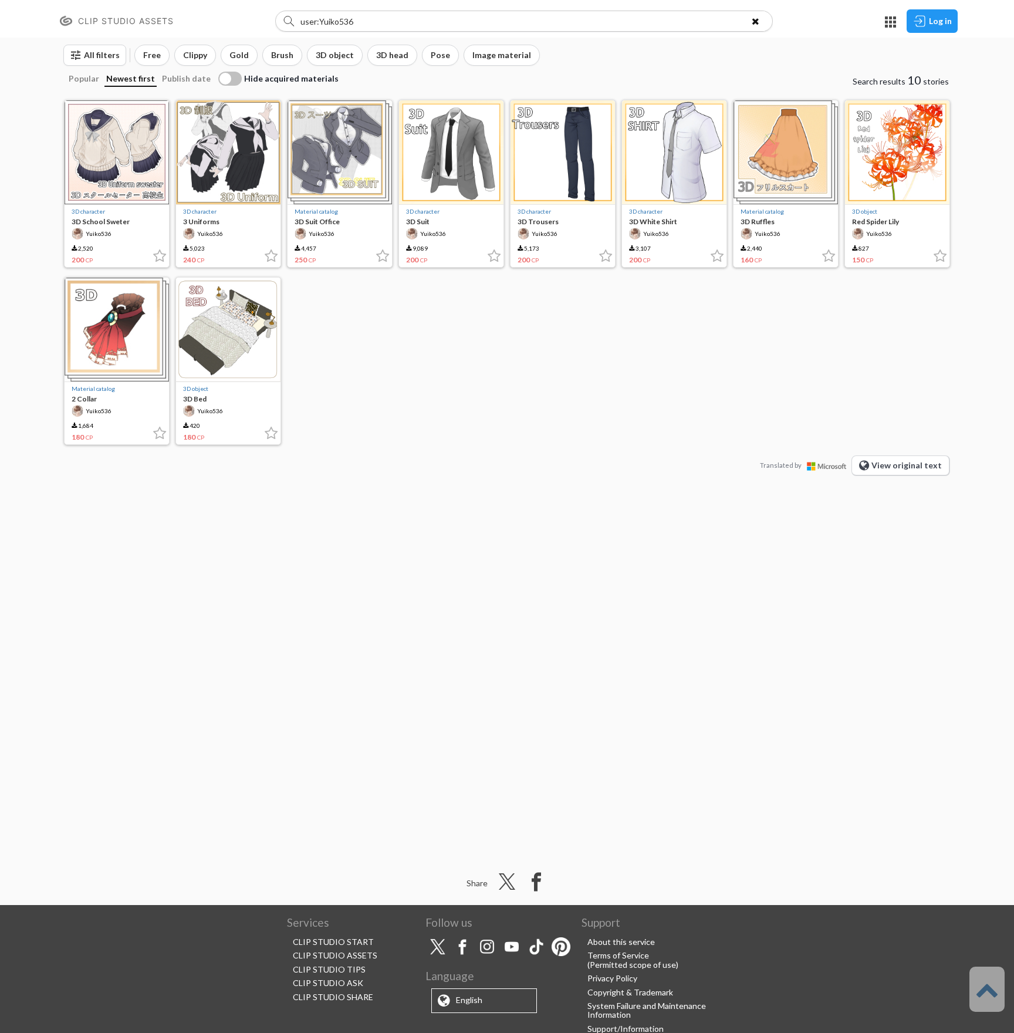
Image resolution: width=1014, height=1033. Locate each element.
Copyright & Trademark (630, 992)
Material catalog (316, 211)
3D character (88, 211)
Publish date (186, 78)
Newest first (130, 78)
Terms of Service (618, 955)
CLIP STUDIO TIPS (329, 969)
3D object (864, 211)
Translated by (781, 465)
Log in (940, 21)
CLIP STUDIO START (333, 942)
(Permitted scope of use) (632, 965)
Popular (84, 78)
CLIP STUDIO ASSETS (335, 955)
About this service (621, 942)
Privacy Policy (612, 978)
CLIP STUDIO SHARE (333, 997)
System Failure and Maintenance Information (646, 1010)
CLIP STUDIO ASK (328, 983)
